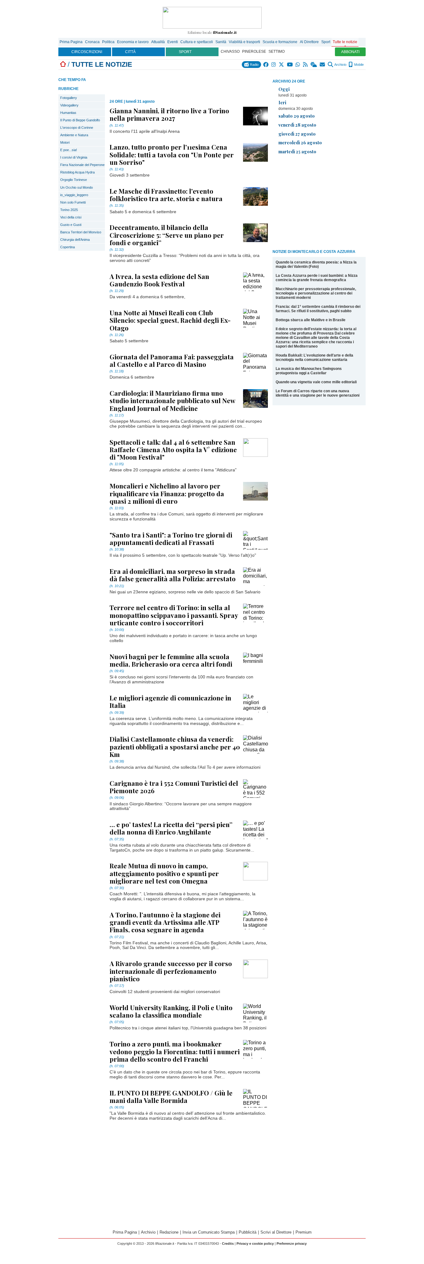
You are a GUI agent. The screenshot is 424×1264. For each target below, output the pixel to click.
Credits (228, 1243)
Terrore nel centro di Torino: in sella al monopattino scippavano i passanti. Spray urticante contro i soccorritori (174, 615)
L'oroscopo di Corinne (76, 127)
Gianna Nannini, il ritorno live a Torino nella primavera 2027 (169, 114)
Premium (303, 1232)
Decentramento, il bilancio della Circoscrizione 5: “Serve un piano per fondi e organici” (167, 234)
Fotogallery (68, 98)
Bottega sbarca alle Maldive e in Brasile (310, 320)
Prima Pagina (71, 42)
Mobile (358, 64)
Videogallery (69, 105)
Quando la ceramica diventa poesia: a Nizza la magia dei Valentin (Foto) (316, 264)
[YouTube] (290, 64)
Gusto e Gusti (70, 225)
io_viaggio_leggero (74, 195)
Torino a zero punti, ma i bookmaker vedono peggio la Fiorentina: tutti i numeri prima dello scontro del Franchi (175, 1051)
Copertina (67, 247)
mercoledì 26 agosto (300, 142)
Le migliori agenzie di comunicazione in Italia (170, 701)
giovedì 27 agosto (297, 134)
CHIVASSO (230, 51)
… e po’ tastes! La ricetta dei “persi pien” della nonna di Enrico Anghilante (171, 828)
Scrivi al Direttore (275, 1232)
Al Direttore (309, 42)
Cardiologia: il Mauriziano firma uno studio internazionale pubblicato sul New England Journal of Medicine (172, 400)
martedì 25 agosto (297, 151)
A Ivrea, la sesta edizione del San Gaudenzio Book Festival (159, 280)
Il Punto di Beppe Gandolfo (80, 120)
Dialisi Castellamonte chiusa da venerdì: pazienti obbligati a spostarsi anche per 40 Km (175, 746)
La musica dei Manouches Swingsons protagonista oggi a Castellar (309, 371)
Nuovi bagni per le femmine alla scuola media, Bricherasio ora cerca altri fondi (171, 660)
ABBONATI (350, 52)
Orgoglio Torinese (73, 180)
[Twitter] (282, 64)
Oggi (284, 89)
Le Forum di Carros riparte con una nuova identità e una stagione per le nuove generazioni (317, 393)
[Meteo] (314, 64)
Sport (325, 42)
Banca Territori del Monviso (80, 232)
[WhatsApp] (298, 64)
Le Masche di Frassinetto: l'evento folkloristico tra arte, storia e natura (166, 195)
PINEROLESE (254, 51)
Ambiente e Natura (74, 135)
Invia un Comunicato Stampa (209, 1232)
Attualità (158, 42)
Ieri (282, 102)
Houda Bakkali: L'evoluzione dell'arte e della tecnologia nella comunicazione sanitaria (314, 357)
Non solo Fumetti (73, 202)
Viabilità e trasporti (244, 42)
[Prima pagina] (63, 64)
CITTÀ (130, 52)
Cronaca (92, 42)
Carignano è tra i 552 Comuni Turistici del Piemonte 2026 (174, 787)
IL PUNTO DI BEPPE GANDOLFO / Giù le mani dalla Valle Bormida (171, 1096)
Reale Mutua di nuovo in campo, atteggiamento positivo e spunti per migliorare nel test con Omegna (164, 873)
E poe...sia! (68, 150)
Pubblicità (247, 1232)
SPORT (185, 52)
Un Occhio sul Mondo (76, 187)
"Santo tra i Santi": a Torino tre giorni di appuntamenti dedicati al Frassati (171, 538)
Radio (254, 64)
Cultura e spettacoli (196, 42)
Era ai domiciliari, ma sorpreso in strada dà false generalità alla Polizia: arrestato (173, 575)
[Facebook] (266, 64)
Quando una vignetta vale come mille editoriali (316, 382)
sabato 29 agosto (296, 116)
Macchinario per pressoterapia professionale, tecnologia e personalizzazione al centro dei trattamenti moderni (316, 293)
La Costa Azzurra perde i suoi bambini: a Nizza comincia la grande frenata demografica (317, 277)
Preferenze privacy (292, 1243)
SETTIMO (276, 51)
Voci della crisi (70, 217)
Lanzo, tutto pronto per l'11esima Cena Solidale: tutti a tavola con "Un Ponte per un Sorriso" (172, 154)
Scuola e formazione (280, 42)
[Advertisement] (319, 203)
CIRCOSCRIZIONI (86, 52)
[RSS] (305, 64)
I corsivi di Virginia (73, 157)
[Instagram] (274, 64)
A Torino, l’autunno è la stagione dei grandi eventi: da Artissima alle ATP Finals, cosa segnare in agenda (165, 922)
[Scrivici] (323, 64)
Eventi (172, 42)
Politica (108, 42)
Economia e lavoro (133, 42)
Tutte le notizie (345, 42)
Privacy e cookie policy (255, 1243)
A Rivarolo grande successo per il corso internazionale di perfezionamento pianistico (171, 971)
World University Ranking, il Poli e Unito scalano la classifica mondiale (171, 1011)
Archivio (340, 64)
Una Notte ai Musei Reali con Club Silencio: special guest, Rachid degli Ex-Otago (170, 320)
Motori (65, 142)
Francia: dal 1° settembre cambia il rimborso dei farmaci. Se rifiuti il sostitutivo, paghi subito (318, 308)
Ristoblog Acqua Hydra (77, 172)
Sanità (220, 42)
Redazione (169, 1232)
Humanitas (68, 113)
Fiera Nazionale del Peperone (82, 165)
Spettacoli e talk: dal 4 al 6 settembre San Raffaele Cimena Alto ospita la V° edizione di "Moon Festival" (173, 449)
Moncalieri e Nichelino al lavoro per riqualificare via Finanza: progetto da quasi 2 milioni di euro (167, 493)
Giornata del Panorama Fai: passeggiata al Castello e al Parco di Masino (172, 360)
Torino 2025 (69, 210)
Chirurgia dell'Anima (75, 239)
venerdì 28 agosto (297, 125)
